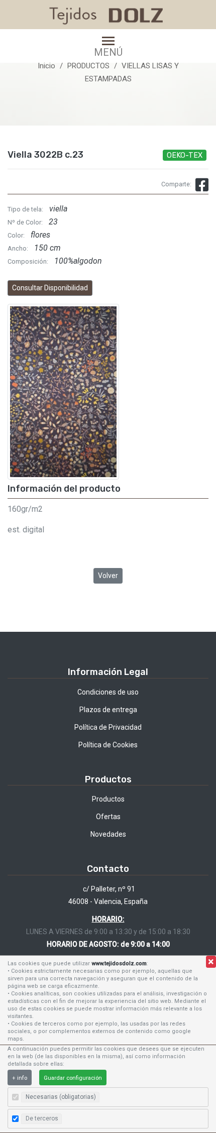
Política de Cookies (108, 745)
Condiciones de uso (108, 692)
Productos (108, 799)
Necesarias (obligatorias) (61, 1096)
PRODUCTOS (88, 65)
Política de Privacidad (108, 727)
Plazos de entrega (108, 710)
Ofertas (108, 817)
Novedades (108, 834)
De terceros (42, 1118)
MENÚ (108, 51)
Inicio (46, 65)
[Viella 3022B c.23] (63, 392)
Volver (108, 576)
